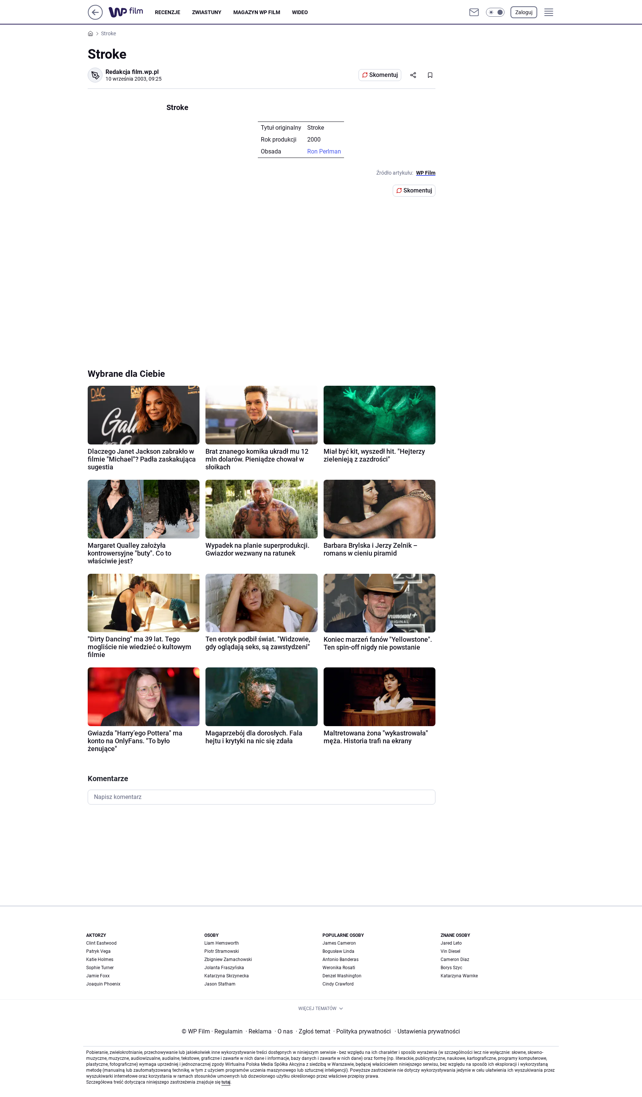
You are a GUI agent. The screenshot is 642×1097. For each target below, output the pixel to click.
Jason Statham (220, 984)
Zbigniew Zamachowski (228, 959)
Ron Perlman (324, 151)
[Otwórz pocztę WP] (474, 12)
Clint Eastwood (101, 943)
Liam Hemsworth (221, 943)
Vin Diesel (450, 951)
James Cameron (339, 943)
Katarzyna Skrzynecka (226, 975)
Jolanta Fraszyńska (224, 967)
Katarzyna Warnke (459, 975)
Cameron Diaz (455, 959)
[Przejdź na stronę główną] (95, 17)
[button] (495, 12)
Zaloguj (523, 12)
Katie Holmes (99, 959)
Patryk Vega (98, 951)
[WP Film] (131, 12)
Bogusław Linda (338, 951)
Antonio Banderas (340, 959)
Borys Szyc (451, 967)
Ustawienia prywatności (427, 1031)
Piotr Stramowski (221, 951)
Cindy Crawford (338, 984)
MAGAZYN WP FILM (256, 12)
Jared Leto (451, 943)
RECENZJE (167, 12)
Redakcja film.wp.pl (132, 71)
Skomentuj (383, 74)
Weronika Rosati (338, 967)
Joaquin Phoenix (103, 984)
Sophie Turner (100, 967)
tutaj (225, 1082)
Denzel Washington (341, 975)
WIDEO (300, 12)
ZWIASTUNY (206, 12)
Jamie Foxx (98, 975)
